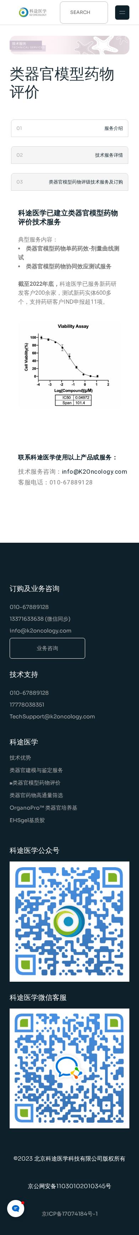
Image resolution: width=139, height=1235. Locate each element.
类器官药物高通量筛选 (36, 795)
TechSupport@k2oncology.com (52, 716)
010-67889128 (29, 607)
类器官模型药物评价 (36, 782)
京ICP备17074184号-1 (70, 1213)
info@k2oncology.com (41, 630)
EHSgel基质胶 (27, 820)
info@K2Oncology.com (95, 471)
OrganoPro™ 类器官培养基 (43, 807)
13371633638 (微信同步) (40, 618)
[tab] (69, 128)
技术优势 (20, 757)
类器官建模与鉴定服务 (36, 770)
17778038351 (27, 704)
